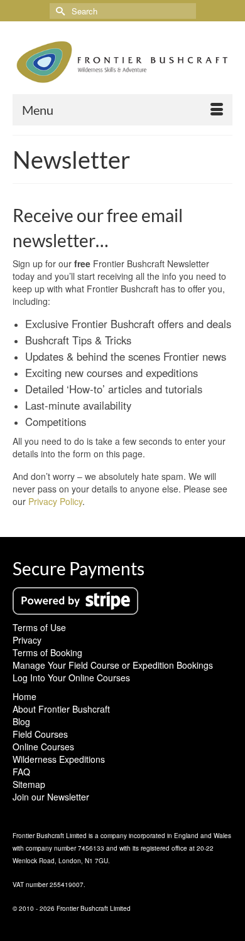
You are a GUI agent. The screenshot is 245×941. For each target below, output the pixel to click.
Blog (21, 721)
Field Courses (40, 734)
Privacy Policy (55, 501)
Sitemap (29, 784)
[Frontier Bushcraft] (122, 62)
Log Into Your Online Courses (71, 677)
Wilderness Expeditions (59, 759)
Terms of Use (39, 627)
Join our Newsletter (51, 796)
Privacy (27, 640)
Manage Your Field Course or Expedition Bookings (113, 665)
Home (24, 696)
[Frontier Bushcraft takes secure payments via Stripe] (75, 599)
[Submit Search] (59, 11)
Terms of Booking (47, 652)
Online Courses (43, 746)
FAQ (21, 771)
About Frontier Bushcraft (61, 709)
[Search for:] (123, 11)
